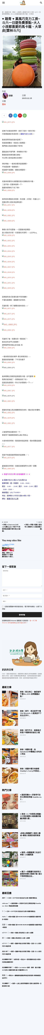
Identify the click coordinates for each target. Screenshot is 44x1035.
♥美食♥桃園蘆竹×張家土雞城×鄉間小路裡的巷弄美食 (30, 834)
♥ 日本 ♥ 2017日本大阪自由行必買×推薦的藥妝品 (22, 898)
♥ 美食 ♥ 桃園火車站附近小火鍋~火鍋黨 (21, 932)
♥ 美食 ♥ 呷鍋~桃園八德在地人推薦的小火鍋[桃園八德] (33, 527)
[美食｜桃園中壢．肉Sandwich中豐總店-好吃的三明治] (10, 756)
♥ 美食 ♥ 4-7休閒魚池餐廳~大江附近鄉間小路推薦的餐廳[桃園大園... (31, 816)
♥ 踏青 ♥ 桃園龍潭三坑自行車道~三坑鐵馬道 (30, 853)
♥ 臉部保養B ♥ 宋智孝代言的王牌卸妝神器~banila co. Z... (31, 797)
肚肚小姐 (4, 951)
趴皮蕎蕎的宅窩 (6, 959)
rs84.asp (5, 903)
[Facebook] (10, 115)
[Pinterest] (20, 115)
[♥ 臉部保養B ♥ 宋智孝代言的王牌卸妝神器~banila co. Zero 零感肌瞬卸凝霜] (10, 802)
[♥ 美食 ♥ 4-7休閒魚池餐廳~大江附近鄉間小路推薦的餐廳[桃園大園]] (10, 821)
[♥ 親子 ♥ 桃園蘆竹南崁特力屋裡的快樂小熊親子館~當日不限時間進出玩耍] (10, 878)
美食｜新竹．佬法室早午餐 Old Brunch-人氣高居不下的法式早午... (30, 713)
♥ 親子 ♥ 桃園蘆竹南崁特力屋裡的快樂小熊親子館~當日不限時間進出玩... (31, 874)
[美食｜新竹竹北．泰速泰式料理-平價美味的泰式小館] (10, 737)
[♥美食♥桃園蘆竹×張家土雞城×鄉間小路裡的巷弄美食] (10, 840)
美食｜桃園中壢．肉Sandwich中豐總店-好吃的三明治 (31, 751)
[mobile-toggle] (3, 3)
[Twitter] (15, 115)
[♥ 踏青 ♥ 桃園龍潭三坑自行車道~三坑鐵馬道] (10, 859)
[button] (41, 3)
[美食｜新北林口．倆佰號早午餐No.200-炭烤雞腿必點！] (10, 699)
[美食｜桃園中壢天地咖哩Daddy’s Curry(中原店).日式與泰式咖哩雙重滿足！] (10, 776)
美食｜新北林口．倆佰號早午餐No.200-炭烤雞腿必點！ (30, 694)
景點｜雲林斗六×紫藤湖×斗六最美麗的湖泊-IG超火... (8, 554)
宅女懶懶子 (5, 983)
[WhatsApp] (25, 115)
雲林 (13, 12)
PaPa (4, 916)
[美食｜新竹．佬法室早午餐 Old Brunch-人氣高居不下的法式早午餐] (10, 718)
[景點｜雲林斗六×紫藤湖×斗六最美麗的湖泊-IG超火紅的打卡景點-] (8, 547)
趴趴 (11, 95)
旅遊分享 (8, 12)
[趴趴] (5, 96)
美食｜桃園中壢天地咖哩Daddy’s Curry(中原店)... (30, 770)
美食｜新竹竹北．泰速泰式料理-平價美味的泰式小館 (30, 731)
